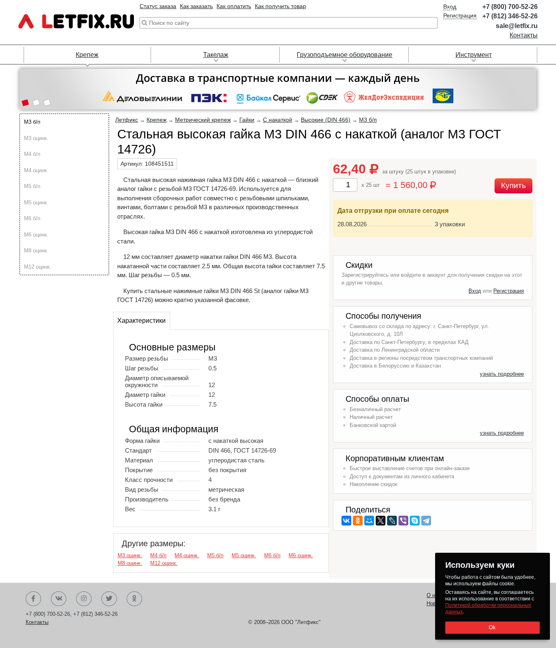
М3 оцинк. (36, 138)
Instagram (84, 598)
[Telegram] (426, 520)
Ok (492, 627)
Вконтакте (58, 598)
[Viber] (403, 520)
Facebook (33, 598)
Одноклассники (134, 598)
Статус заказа (158, 6)
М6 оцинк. (36, 235)
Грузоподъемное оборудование (344, 54)
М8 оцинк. (36, 250)
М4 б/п (32, 154)
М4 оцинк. (36, 170)
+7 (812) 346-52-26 (510, 16)
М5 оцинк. (36, 202)
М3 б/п (32, 122)
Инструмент (473, 54)
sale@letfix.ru (517, 25)
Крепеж (87, 54)
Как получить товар (280, 6)
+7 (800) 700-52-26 (510, 6)
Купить (513, 185)
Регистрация (460, 15)
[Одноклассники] (358, 520)
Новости (437, 603)
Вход (449, 6)
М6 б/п (32, 218)
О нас (434, 595)
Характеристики (141, 320)
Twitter (109, 598)
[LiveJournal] (392, 520)
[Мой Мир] (369, 520)
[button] (25, 103)
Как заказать (196, 6)
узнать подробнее (502, 374)
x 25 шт (370, 185)
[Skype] (415, 520)
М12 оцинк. (37, 267)
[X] (380, 520)
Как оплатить (234, 6)
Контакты (524, 35)
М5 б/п (32, 186)
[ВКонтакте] (346, 520)
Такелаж (215, 54)
